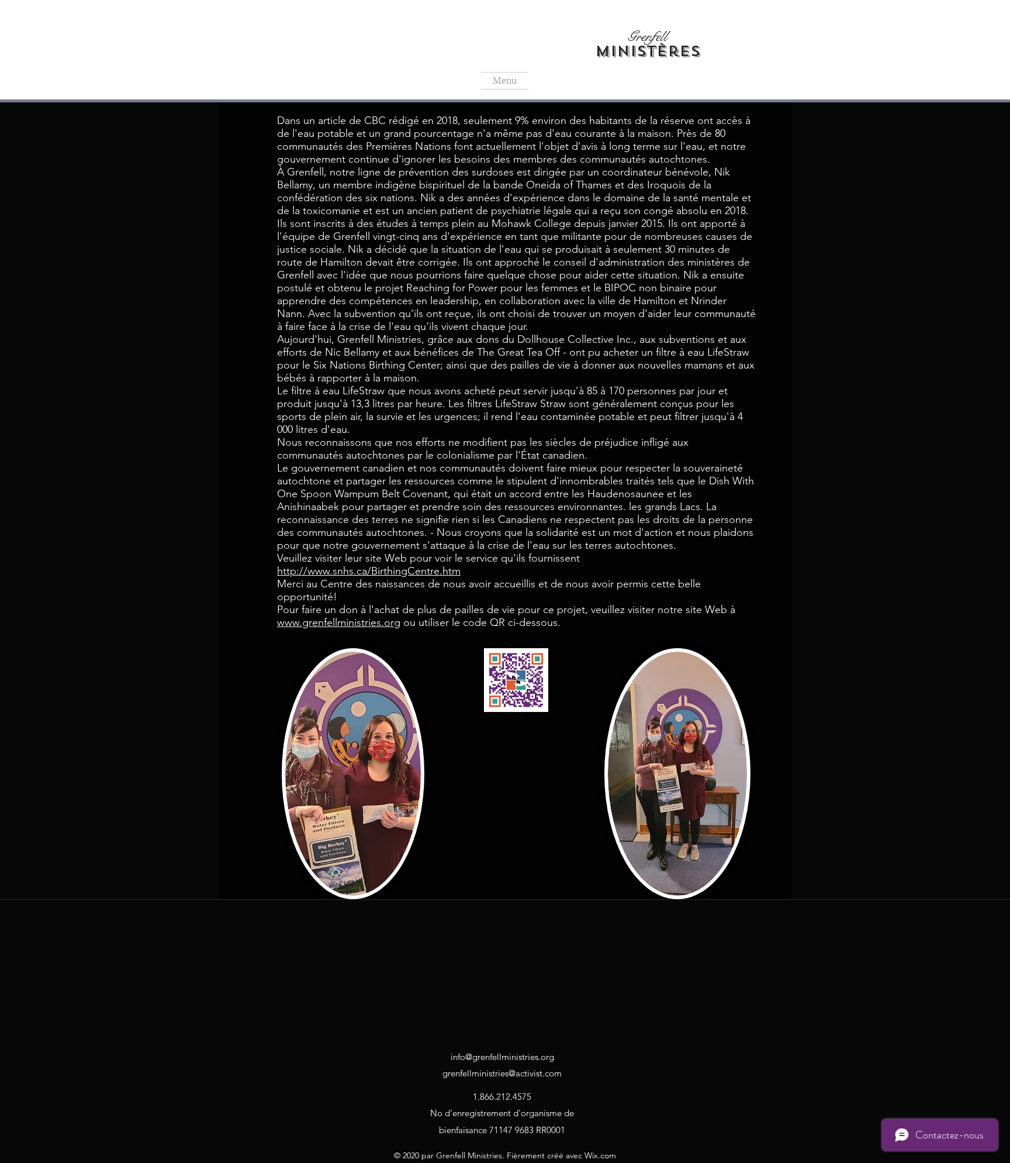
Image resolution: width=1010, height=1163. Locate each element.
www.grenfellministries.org (338, 622)
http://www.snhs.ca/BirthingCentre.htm (369, 571)
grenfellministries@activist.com (502, 1073)
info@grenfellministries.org (502, 1056)
